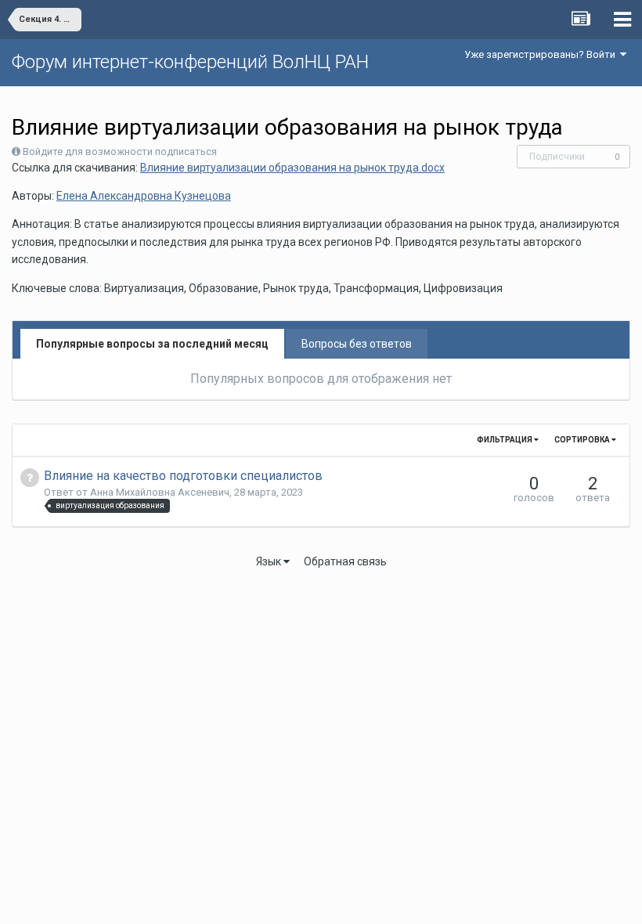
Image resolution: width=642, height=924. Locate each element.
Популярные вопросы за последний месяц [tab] (152, 343)
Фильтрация (505, 439)
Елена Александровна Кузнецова (143, 195)
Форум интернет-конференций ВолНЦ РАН (190, 62)
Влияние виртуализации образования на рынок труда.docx (292, 167)
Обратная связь (345, 561)
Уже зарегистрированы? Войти (542, 54)
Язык (269, 561)
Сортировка (582, 439)
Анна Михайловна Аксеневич (159, 492)
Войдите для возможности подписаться (120, 151)
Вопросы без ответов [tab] (356, 343)
